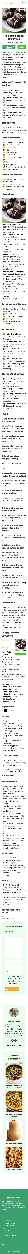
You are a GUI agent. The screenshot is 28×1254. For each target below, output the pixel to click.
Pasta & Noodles (10, 1223)
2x (8, 710)
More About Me (14, 1045)
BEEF (5, 1216)
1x (5, 710)
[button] (22, 3)
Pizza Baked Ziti (14, 1170)
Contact (7, 1230)
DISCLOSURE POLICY (10, 1238)
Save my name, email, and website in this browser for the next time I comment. (14, 980)
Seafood (7, 1221)
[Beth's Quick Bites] (9, 3)
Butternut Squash (14, 1143)
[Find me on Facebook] (12, 1040)
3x (12, 710)
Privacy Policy (9, 1233)
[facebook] (3, 1244)
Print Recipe (22, 47)
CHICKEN (6, 1218)
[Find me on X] (15, 1040)
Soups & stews (9, 1226)
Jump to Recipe (10, 47)
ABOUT (6, 1228)
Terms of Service (10, 1235)
